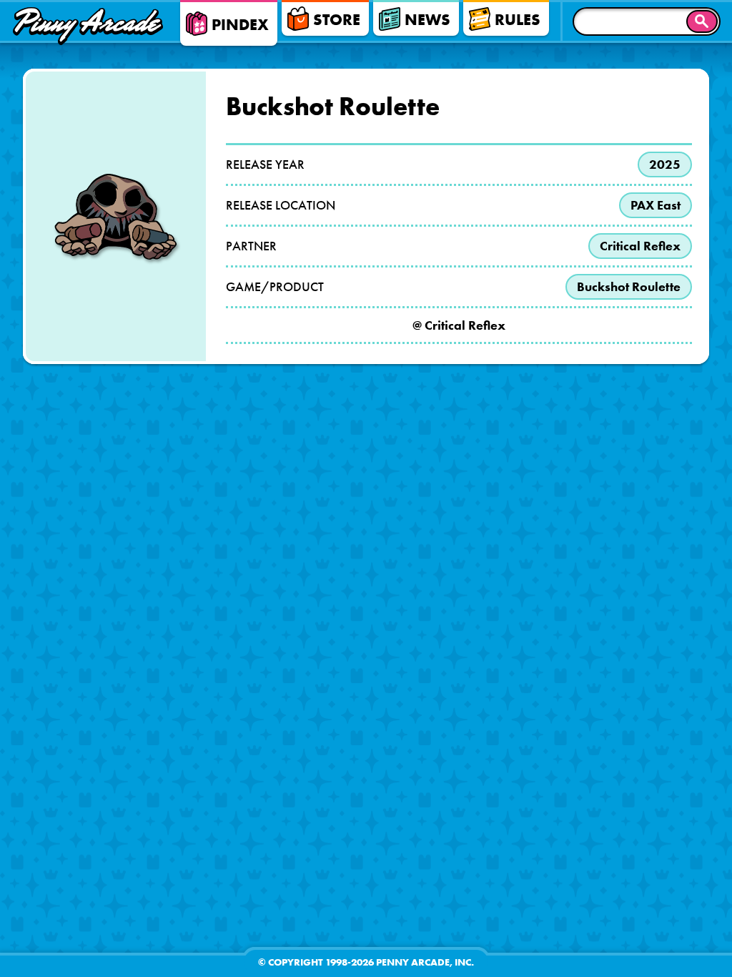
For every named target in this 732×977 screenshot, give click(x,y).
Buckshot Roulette (629, 287)
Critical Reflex (640, 246)
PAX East (655, 205)
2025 (665, 164)
